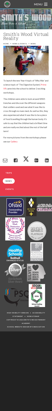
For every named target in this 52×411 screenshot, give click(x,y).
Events (10, 189)
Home (6, 44)
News (33, 44)
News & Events (19, 44)
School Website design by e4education (26, 327)
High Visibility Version (18, 313)
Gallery (14, 141)
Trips (9, 173)
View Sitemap (33, 316)
